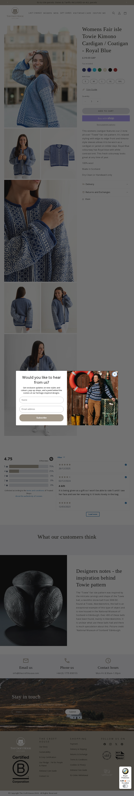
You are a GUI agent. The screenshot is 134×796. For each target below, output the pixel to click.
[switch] (125, 786)
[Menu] (129, 768)
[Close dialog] (114, 374)
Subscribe (41, 418)
